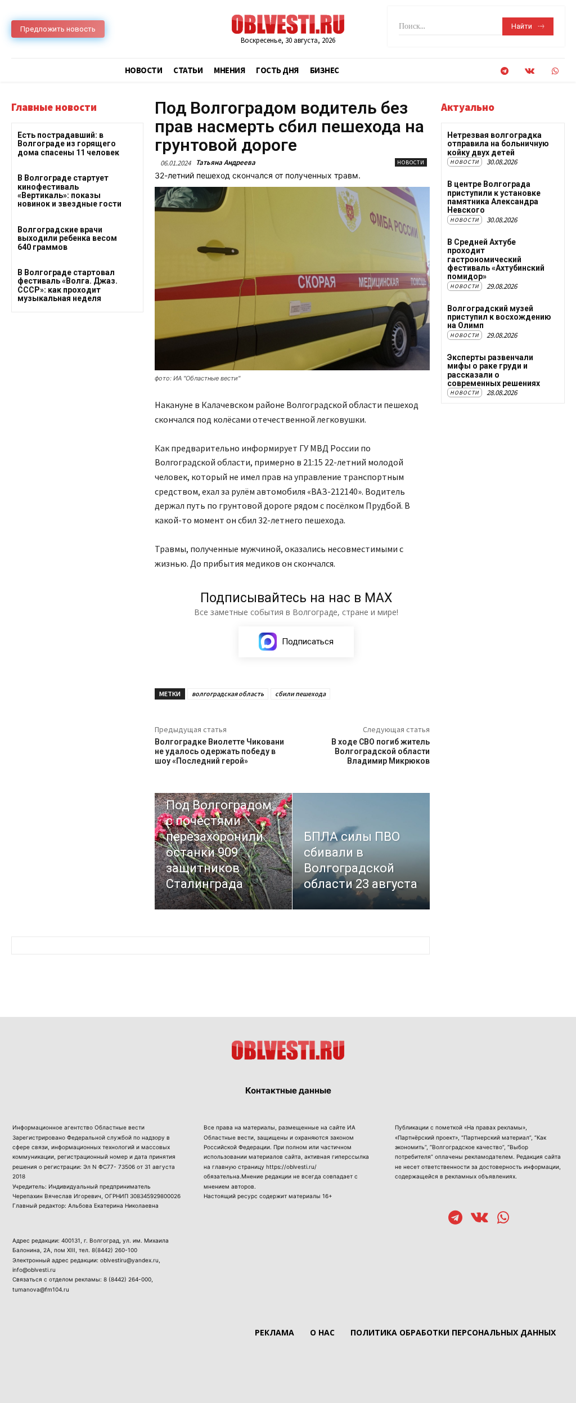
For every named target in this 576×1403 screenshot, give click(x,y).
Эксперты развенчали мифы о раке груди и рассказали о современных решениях (493, 370)
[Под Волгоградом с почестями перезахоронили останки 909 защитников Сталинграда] (223, 851)
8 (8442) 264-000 (127, 1279)
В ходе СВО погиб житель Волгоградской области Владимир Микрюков (380, 751)
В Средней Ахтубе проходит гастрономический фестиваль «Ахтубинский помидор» (495, 259)
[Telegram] (504, 71)
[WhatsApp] (555, 71)
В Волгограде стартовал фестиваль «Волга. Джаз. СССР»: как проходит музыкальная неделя (67, 285)
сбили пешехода (300, 693)
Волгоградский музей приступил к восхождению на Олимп (499, 317)
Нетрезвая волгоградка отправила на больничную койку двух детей (498, 144)
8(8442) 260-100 (114, 1250)
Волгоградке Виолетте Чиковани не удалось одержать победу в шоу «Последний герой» (219, 751)
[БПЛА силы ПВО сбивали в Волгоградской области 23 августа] (361, 851)
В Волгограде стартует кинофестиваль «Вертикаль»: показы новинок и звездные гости (69, 190)
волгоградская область (228, 693)
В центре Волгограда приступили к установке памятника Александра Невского (494, 197)
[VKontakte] (529, 71)
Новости (411, 162)
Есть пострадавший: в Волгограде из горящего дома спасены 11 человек (68, 144)
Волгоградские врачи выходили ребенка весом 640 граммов (67, 238)
